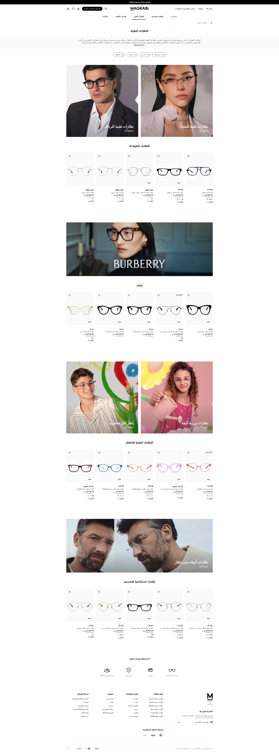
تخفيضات (174, 16)
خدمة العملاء (84, 716)
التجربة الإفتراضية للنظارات (184, 9)
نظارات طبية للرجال (156, 709)
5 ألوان (210, 202)
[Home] (211, 22)
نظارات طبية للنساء (157, 713)
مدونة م (110, 706)
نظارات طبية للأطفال (156, 716)
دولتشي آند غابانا (133, 706)
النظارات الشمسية (157, 16)
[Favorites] (73, 8)
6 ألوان (181, 202)
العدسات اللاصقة (121, 16)
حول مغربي (109, 699)
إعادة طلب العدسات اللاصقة (92, 8)
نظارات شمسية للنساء (156, 702)
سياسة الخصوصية (107, 709)
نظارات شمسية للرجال (156, 699)
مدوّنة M (210, 9)
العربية (79, 748)
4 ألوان (210, 498)
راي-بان (135, 699)
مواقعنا (200, 9)
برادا (136, 702)
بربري (136, 709)
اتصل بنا (85, 702)
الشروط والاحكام (107, 713)
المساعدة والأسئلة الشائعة (80, 699)
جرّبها (178, 182)
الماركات (105, 16)
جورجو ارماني (133, 716)
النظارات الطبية (139, 16)
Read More (139, 45)
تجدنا (111, 702)
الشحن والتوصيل (83, 706)
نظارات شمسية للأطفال (155, 706)
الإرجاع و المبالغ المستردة (80, 709)
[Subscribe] (178, 722)
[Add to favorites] (188, 156)
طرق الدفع (85, 713)
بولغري (136, 713)
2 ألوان (151, 201)
